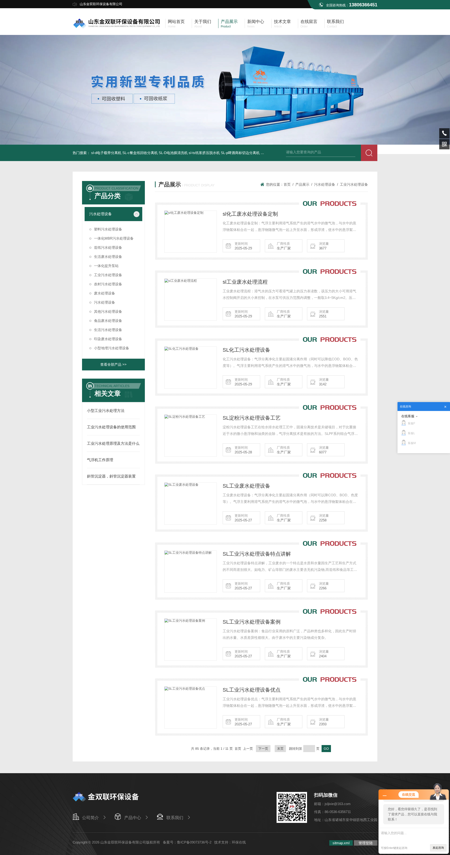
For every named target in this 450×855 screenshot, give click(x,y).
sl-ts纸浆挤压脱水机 (204, 153)
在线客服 (407, 416)
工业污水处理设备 (108, 275)
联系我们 (174, 817)
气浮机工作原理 (100, 460)
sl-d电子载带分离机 (106, 153)
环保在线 (239, 842)
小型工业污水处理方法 (105, 411)
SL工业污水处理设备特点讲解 (257, 554)
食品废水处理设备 (108, 321)
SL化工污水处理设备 (246, 350)
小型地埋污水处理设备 (111, 348)
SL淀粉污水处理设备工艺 (252, 418)
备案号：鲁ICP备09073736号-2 (187, 842)
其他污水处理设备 (108, 311)
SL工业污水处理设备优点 (252, 690)
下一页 (263, 748)
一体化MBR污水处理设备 (114, 238)
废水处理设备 (104, 293)
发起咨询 (438, 847)
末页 (280, 748)
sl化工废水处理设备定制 (250, 214)
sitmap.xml (341, 843)
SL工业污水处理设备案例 (252, 622)
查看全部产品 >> (113, 364)
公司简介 (90, 817)
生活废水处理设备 (108, 257)
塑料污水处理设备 (108, 229)
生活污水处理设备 (108, 330)
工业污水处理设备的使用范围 (111, 427)
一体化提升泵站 (106, 266)
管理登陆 (366, 843)
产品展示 (302, 184)
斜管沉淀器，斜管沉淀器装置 (111, 476)
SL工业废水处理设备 (246, 486)
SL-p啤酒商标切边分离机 (240, 153)
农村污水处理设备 (108, 284)
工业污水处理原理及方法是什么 (113, 443)
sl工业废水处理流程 (245, 282)
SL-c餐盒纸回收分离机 (140, 153)
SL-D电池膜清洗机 (173, 153)
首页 (287, 184)
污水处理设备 (100, 214)
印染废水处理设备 (108, 339)
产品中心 (132, 817)
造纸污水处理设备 (108, 247)
